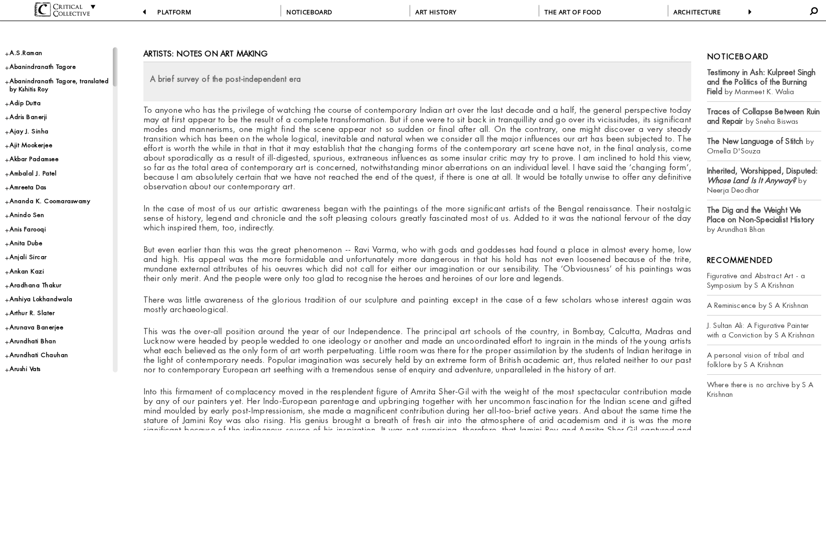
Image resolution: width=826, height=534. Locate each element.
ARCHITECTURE (697, 12)
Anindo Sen (27, 215)
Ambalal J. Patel (33, 173)
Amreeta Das (28, 187)
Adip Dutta (25, 103)
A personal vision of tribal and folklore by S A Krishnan (755, 359)
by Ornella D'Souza (760, 146)
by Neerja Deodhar (762, 180)
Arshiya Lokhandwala (41, 299)
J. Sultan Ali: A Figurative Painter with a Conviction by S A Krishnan (761, 330)
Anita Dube (26, 243)
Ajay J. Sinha (29, 131)
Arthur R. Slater (32, 313)
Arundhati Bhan (33, 341)
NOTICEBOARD (309, 12)
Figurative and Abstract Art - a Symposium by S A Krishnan (756, 280)
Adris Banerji (28, 117)
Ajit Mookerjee (31, 145)
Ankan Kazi (27, 271)
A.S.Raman (26, 53)
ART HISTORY (435, 12)
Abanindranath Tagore (43, 67)
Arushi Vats (25, 369)
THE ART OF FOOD (572, 12)
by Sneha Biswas (763, 116)
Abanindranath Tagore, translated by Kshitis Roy (59, 85)
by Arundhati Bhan (761, 220)
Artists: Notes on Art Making (205, 54)
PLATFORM (174, 12)
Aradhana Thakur (36, 285)
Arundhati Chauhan (39, 355)
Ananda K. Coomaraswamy (50, 201)
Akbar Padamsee (34, 159)
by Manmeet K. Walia (761, 82)
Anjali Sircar (28, 257)
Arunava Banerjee (36, 327)
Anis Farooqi (28, 229)
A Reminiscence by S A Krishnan (757, 305)
